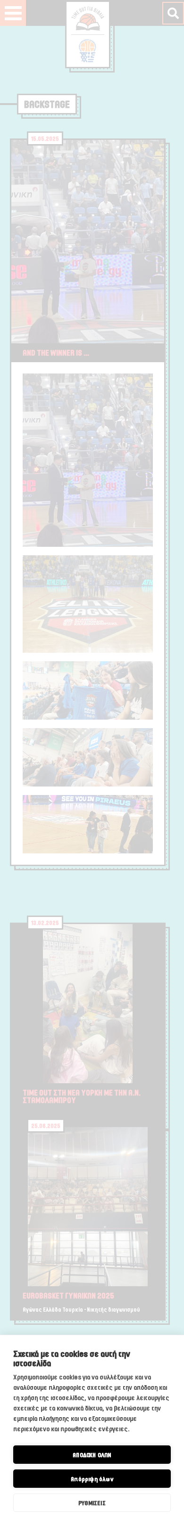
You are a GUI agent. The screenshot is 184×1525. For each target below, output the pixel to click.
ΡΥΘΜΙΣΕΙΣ (92, 1503)
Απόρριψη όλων (92, 1479)
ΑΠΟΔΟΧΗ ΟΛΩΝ (92, 1455)
